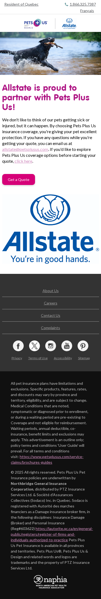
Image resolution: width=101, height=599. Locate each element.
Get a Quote (18, 179)
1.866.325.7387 (83, 4)
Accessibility (63, 358)
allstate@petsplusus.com (25, 149)
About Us (51, 290)
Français (87, 10)
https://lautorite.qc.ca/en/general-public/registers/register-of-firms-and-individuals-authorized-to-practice (52, 534)
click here (23, 161)
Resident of (21, 4)
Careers (50, 303)
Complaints (50, 327)
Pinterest (83, 345)
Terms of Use (38, 358)
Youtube (66, 345)
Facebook (18, 345)
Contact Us (50, 315)
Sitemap (84, 358)
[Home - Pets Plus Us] (36, 23)
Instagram (50, 345)
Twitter (34, 345)
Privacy (17, 358)
